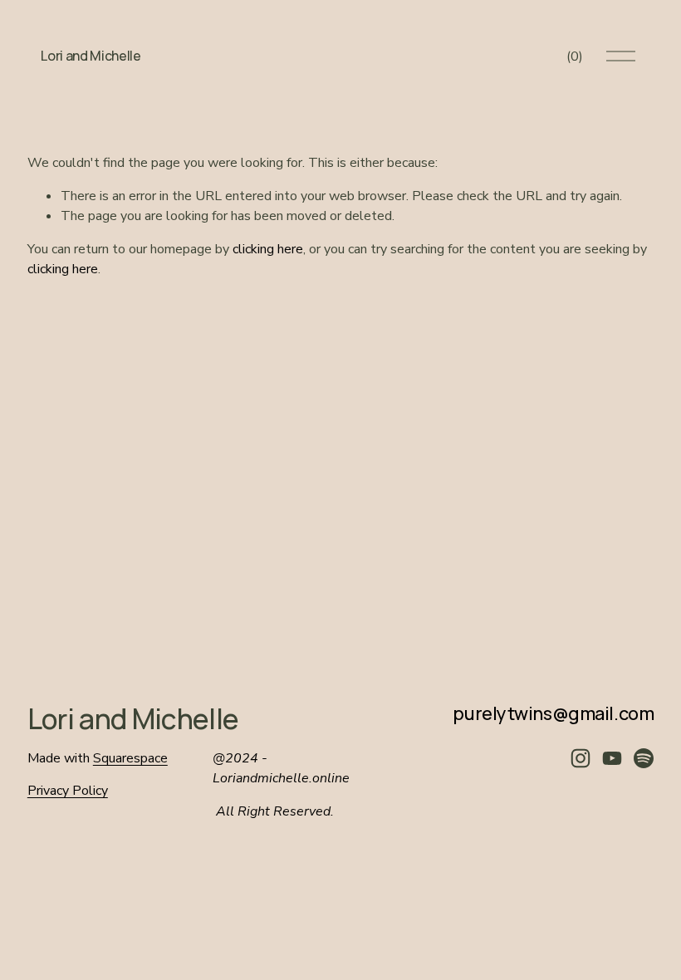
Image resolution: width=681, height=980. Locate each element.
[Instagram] (580, 758)
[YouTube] (612, 758)
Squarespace (130, 758)
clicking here (268, 249)
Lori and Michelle (91, 56)
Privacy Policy (67, 791)
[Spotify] (644, 758)
